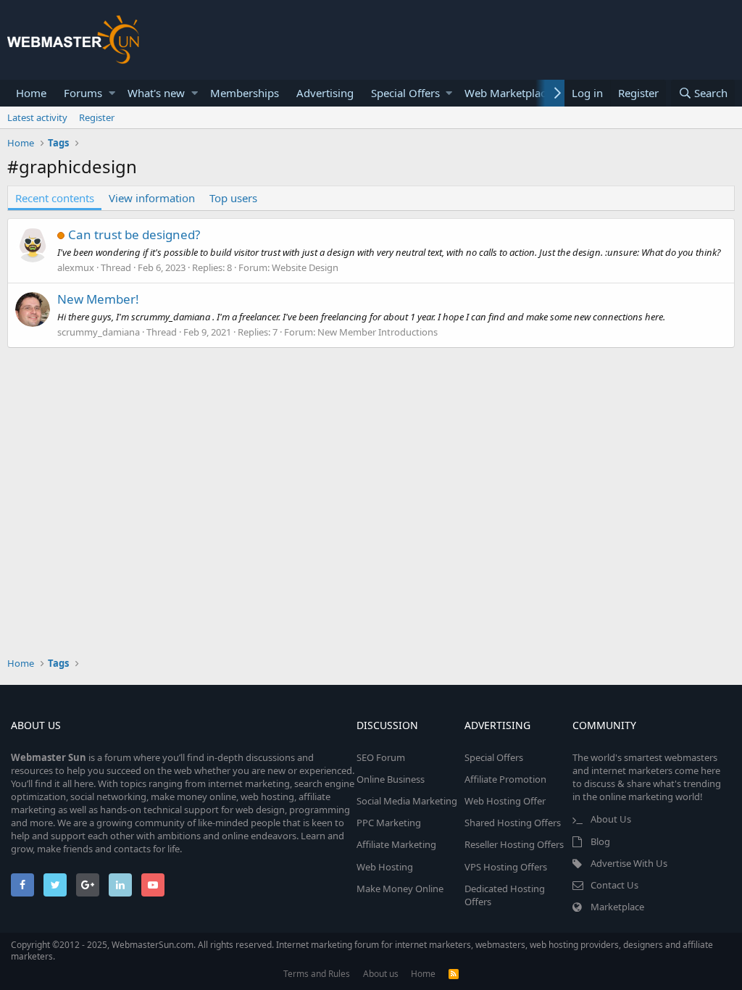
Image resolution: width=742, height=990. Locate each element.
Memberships (244, 93)
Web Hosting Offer (505, 800)
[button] (112, 93)
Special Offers (405, 93)
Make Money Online (400, 888)
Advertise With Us (629, 863)
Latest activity (37, 117)
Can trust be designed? (134, 234)
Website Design (305, 267)
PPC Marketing (389, 822)
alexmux (75, 267)
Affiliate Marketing (396, 844)
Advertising (325, 93)
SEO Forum (381, 757)
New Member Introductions (377, 331)
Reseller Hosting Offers (514, 844)
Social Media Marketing (407, 800)
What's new (156, 93)
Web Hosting (385, 866)
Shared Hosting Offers (512, 822)
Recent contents (54, 198)
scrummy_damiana (98, 331)
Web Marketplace (507, 93)
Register (96, 117)
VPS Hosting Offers (505, 866)
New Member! (98, 299)
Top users (233, 198)
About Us (611, 818)
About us (381, 974)
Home (31, 93)
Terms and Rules (316, 974)
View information (152, 198)
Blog (600, 841)
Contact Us (614, 884)
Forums (83, 93)
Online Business (391, 779)
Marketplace (617, 906)
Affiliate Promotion (505, 779)
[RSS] (454, 973)
